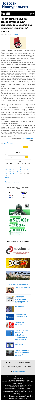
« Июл (7, 177)
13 (17, 169)
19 (13, 171)
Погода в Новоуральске (12, 182)
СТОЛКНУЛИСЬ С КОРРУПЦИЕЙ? (20, 323)
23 (28, 171)
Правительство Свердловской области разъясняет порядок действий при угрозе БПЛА (21, 299)
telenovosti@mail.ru (19, 371)
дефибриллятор (8, 143)
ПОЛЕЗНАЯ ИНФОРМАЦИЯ (18, 284)
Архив (7, 155)
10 (6, 169)
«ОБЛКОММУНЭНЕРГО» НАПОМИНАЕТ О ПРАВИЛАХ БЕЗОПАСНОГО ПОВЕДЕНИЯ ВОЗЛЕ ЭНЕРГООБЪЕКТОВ (22, 335)
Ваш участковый (20, 306)
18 (10, 171)
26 (13, 173)
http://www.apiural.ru (29, 138)
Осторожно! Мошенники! (22, 287)
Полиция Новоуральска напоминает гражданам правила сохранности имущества (22, 353)
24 (6, 173)
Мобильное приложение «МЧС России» (22, 343)
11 (10, 169)
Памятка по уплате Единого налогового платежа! (21, 316)
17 (6, 171)
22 (24, 171)
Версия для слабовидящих (19, 241)
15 (24, 169)
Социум (16, 34)
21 (21, 171)
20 (17, 171)
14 (21, 169)
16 (28, 169)
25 (10, 173)
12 (13, 169)
